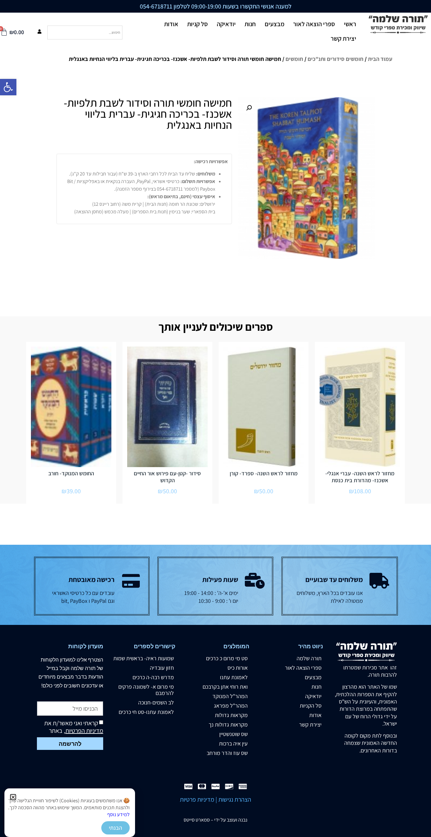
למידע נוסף (118, 814)
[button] (13, 797)
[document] (215, 418)
